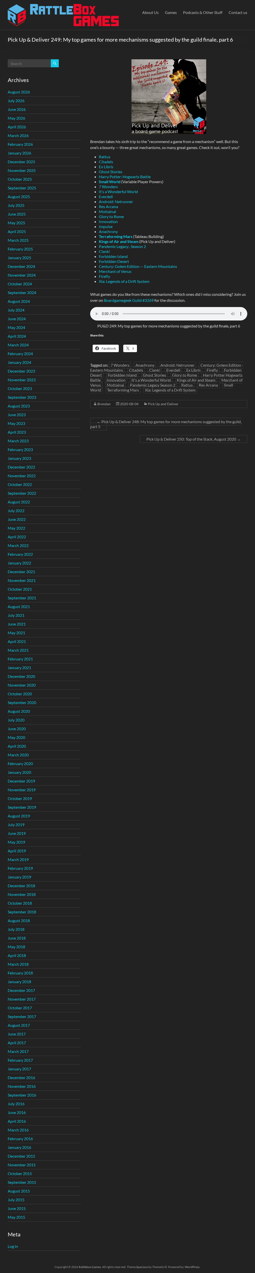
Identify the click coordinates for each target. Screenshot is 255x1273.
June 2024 (17, 318)
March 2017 (18, 1051)
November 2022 (22, 475)
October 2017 (20, 1007)
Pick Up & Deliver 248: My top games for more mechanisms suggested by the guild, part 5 (166, 424)
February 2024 (20, 353)
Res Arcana (108, 206)
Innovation (108, 221)
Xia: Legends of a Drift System (124, 281)
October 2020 (20, 693)
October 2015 (20, 1173)
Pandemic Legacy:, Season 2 (122, 246)
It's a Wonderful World (151, 380)
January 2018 (19, 981)
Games (171, 12)
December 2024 (21, 266)
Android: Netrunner (116, 201)
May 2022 (16, 528)
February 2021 (20, 658)
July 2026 (16, 100)
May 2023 (16, 423)
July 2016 (16, 1103)
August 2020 (19, 711)
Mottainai (107, 211)
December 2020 (21, 676)
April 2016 (17, 1121)
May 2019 (16, 842)
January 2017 (19, 1068)
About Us (150, 12)
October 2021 (20, 589)
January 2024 (19, 362)
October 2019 (20, 798)
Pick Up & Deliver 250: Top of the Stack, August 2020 (193, 439)
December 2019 (21, 781)
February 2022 (20, 554)
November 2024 (22, 275)
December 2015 (21, 1156)
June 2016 (17, 1112)
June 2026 (17, 109)
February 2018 (20, 972)
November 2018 (22, 894)
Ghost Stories (110, 171)
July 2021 (16, 615)
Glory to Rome (111, 216)
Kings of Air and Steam (118, 241)
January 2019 (19, 877)
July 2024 (16, 310)
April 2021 (17, 641)
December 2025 (21, 161)
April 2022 (17, 536)
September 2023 (22, 397)
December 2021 (21, 571)
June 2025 (17, 214)
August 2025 (19, 196)
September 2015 (22, 1182)
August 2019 (19, 815)
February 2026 (20, 144)
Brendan (104, 404)
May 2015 (16, 1217)
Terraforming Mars (123, 390)
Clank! (104, 251)
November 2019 (22, 789)
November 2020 (22, 685)
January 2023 (19, 458)
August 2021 (19, 606)
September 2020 (22, 702)
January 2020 (19, 772)
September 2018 (22, 911)
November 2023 (22, 379)
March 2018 (18, 964)
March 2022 (18, 545)
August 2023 (19, 405)
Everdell (106, 196)
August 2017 (19, 1025)
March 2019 (18, 859)
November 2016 (22, 1086)
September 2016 (22, 1095)
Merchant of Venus (115, 271)
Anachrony (108, 231)
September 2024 (22, 292)
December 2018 (21, 885)
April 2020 (17, 746)
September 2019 (22, 807)
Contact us (238, 12)
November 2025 (22, 170)
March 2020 (18, 754)
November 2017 (22, 999)
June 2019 (17, 833)
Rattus (104, 156)
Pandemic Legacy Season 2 (152, 385)
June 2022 (17, 519)
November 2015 (22, 1164)
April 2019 (17, 850)
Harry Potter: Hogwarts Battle (125, 176)
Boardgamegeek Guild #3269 (129, 300)
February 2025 (20, 248)
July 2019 (16, 824)
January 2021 (19, 667)
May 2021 (16, 632)
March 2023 (18, 440)
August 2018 (19, 920)
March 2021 (18, 650)
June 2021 (17, 624)
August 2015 (19, 1191)
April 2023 (17, 432)
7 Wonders (108, 186)
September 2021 (22, 597)
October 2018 (20, 903)
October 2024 (20, 283)
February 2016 (20, 1138)
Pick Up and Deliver (163, 404)
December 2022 (21, 467)
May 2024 (16, 327)
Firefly (104, 276)
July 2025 (16, 205)
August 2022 (19, 501)
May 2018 (16, 946)
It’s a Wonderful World (118, 191)
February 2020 (20, 763)
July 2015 (16, 1199)
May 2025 (16, 222)
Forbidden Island (113, 256)
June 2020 (17, 728)
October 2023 (20, 388)
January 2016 (19, 1147)
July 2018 (16, 929)
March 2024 (18, 344)
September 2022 (22, 493)
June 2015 (17, 1208)
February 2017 (20, 1060)
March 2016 (18, 1129)
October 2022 (20, 484)
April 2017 (17, 1042)
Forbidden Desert (114, 261)
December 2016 (21, 1077)
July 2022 (16, 510)
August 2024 (19, 301)
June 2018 (17, 938)
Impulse (106, 226)
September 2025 (22, 187)
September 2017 (22, 1016)
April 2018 (17, 955)
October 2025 (20, 179)
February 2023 (20, 449)
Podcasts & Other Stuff (202, 12)
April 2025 (17, 231)
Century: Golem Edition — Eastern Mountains (138, 266)
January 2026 (19, 153)
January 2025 (19, 257)
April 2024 (17, 336)
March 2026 (18, 135)
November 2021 (22, 580)
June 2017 (17, 1034)
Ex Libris (106, 166)
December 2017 (21, 990)
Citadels (106, 161)
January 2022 (19, 562)
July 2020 (16, 719)
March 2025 (18, 240)
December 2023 (21, 371)
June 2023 (17, 414)
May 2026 (16, 118)
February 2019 (20, 868)
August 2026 (19, 91)
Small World (110, 181)
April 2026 (17, 126)
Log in (13, 1246)
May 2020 (16, 737)
